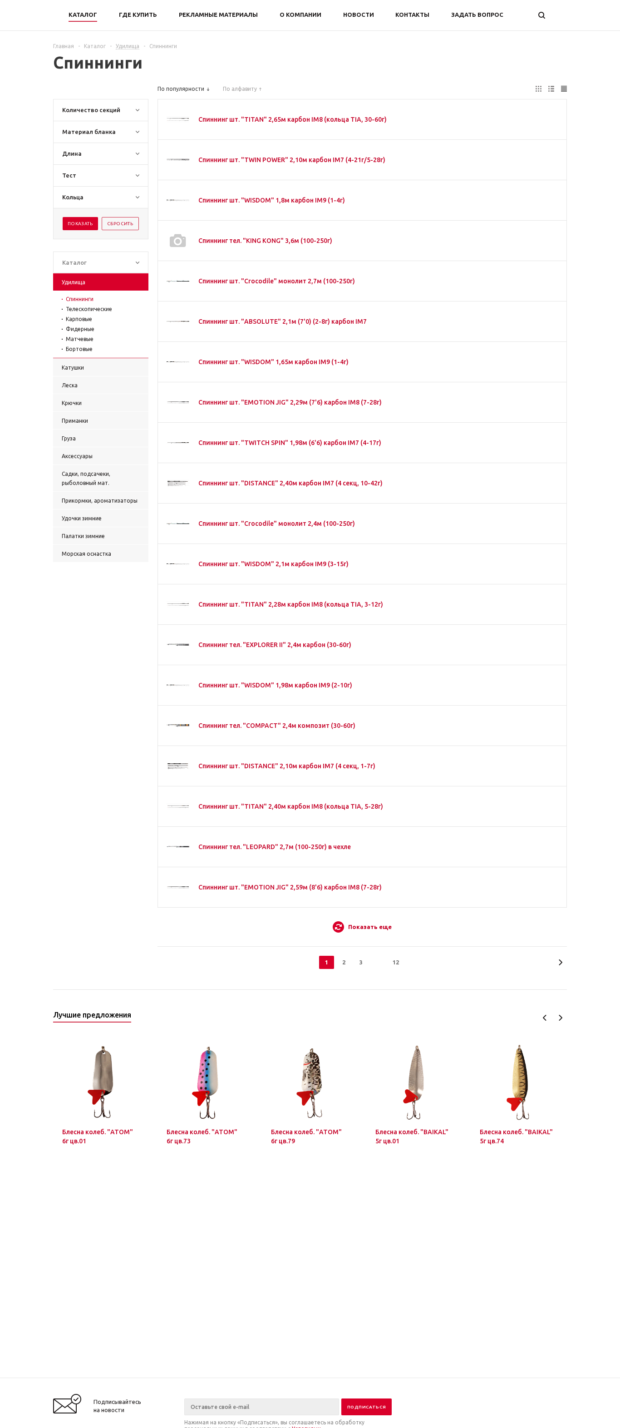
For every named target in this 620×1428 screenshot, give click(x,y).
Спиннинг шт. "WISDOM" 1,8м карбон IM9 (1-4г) (271, 200)
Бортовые (79, 349)
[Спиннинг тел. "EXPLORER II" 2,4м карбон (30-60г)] (178, 644)
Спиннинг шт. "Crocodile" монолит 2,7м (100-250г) (276, 281)
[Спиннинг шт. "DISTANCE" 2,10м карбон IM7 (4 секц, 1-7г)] (178, 766)
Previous (544, 1017)
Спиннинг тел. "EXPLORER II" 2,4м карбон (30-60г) (274, 644)
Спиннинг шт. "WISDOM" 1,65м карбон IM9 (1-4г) (273, 362)
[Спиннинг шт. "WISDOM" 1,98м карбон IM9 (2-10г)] (178, 685)
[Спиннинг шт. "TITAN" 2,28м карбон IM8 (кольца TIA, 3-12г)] (178, 604)
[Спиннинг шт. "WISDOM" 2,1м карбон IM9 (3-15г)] (178, 564)
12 (396, 962)
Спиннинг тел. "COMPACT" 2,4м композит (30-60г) (276, 725)
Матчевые (79, 339)
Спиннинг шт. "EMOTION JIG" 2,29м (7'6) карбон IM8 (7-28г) (290, 402)
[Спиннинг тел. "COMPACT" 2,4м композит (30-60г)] (178, 725)
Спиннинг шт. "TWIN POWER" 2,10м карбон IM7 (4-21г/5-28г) (291, 159)
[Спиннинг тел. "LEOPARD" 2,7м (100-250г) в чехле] (178, 846)
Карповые (79, 319)
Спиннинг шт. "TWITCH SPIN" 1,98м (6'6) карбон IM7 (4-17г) (289, 442)
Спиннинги (79, 299)
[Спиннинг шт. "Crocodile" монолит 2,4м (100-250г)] (178, 523)
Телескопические (89, 309)
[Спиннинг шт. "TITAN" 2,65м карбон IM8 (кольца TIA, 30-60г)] (178, 119)
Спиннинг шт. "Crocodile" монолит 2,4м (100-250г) (276, 523)
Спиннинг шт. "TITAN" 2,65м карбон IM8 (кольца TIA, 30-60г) (292, 119)
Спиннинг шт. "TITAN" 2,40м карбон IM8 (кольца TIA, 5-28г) (290, 806)
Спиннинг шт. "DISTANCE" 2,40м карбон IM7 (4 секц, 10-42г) (290, 483)
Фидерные (80, 329)
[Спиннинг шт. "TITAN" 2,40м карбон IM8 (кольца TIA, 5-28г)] (178, 806)
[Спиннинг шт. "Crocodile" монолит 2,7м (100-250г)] (178, 281)
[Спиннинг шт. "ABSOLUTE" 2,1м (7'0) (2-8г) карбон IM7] (178, 321)
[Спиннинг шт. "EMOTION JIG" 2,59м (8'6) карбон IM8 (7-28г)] (178, 887)
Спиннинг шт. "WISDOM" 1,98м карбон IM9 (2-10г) (275, 685)
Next (560, 1017)
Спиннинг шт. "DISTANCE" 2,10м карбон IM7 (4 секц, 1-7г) (286, 766)
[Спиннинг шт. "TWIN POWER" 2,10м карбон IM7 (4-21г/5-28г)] (178, 159)
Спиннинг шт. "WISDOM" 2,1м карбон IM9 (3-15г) (273, 564)
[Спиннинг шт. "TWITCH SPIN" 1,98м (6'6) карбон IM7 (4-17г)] (178, 442)
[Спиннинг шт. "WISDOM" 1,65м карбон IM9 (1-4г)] (178, 362)
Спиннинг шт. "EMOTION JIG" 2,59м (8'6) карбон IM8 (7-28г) (290, 887)
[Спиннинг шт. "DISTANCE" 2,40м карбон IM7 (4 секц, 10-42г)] (178, 483)
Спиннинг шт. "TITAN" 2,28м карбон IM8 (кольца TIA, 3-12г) (290, 604)
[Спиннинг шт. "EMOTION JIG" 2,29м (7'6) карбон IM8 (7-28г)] (178, 402)
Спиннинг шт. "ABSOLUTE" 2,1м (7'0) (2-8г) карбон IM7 (282, 321)
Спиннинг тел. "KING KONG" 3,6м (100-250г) (265, 240)
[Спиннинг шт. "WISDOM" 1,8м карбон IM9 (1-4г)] (178, 200)
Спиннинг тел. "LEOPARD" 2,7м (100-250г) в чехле (274, 846)
